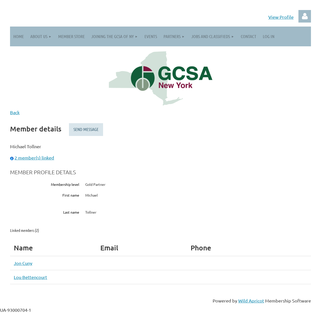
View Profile (281, 17)
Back (15, 112)
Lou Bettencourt (30, 277)
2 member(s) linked (34, 157)
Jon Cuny (23, 263)
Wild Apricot (251, 300)
